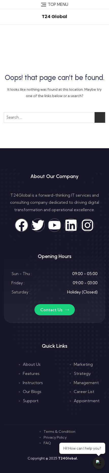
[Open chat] (99, 463)
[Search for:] (54, 117)
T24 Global (54, 16)
